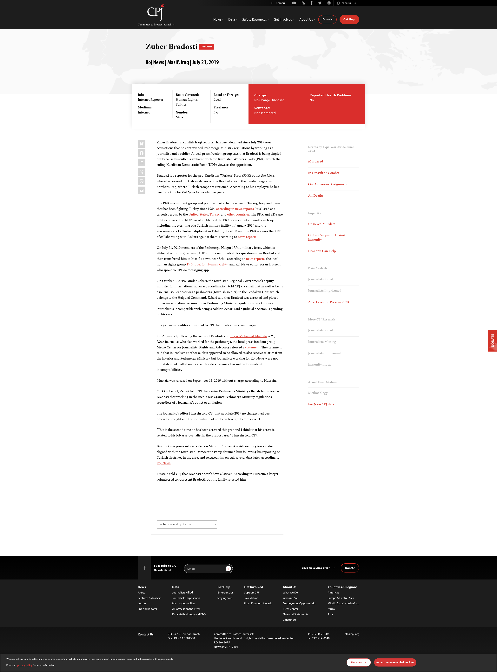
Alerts (141, 592)
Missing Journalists (183, 603)
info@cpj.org (351, 634)
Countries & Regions (342, 587)
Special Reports (147, 609)
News (142, 587)
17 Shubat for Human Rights (207, 265)
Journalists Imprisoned (324, 291)
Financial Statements (295, 614)
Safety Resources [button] (254, 19)
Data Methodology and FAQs (189, 614)
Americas (333, 592)
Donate (327, 19)
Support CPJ (251, 592)
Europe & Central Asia (341, 598)
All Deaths (315, 196)
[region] (248, 663)
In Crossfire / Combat (323, 173)
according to (225, 209)
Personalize (358, 662)
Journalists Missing (322, 342)
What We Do (290, 592)
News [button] (217, 19)
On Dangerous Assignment (328, 185)
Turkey (214, 215)
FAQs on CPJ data (321, 405)
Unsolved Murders (321, 224)
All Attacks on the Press (186, 609)
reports (248, 209)
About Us (289, 587)
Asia (330, 614)
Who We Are (290, 598)
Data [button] (231, 19)
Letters (142, 603)
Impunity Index (319, 365)
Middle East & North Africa (343, 603)
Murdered (315, 162)
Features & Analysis (149, 598)
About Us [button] (306, 19)
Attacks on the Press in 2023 (328, 302)
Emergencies (225, 592)
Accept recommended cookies (395, 662)
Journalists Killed (320, 279)
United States (198, 215)
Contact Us (289, 619)
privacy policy (24, 665)
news (238, 209)
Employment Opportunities (300, 603)
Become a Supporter (316, 568)
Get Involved (253, 587)
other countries (238, 215)
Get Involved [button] (283, 19)
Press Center (290, 609)
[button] (355, 3)
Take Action (251, 598)
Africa (331, 609)
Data (175, 587)
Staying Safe (224, 598)
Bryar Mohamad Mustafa (248, 336)
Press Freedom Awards (258, 603)
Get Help (349, 19)
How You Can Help (322, 251)
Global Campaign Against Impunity (326, 238)
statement (252, 348)
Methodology (318, 393)
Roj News (163, 463)
